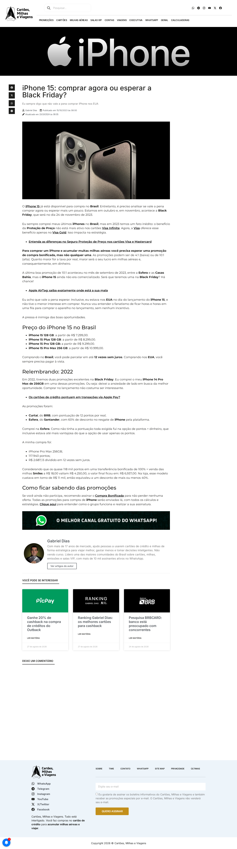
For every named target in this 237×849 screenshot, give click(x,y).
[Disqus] (96, 710)
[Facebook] (220, 8)
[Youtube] (209, 8)
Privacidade (177, 768)
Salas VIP (96, 20)
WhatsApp (151, 20)
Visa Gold (59, 232)
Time (111, 768)
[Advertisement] (200, 107)
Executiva (135, 20)
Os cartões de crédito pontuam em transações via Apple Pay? (74, 397)
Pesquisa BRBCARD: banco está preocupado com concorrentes (145, 624)
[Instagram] (204, 8)
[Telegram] (198, 8)
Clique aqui (48, 504)
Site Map (160, 768)
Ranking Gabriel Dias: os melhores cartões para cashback (95, 622)
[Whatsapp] (193, 8)
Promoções (46, 20)
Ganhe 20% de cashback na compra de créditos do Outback (44, 624)
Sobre (99, 768)
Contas (109, 20)
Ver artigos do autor (62, 566)
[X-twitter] (215, 8)
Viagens (122, 20)
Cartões (61, 20)
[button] (12, 87)
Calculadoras (180, 20)
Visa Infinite (111, 228)
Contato (125, 768)
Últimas (195, 768)
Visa (137, 228)
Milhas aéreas (79, 20)
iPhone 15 (32, 206)
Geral (164, 20)
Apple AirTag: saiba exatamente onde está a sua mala (68, 290)
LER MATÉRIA (33, 638)
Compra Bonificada (109, 495)
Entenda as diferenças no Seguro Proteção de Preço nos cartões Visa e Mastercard (90, 241)
